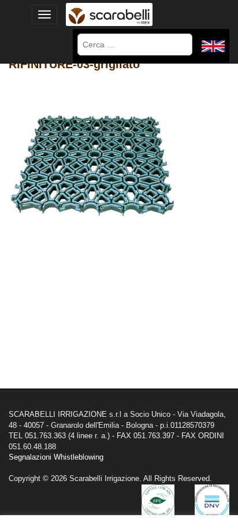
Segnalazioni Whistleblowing (56, 457)
